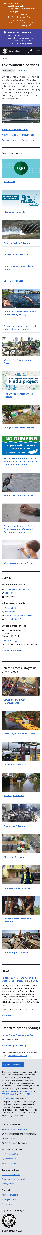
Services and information (15, 129)
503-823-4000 (8, 1094)
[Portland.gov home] (11, 51)
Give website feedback (17, 1055)
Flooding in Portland (14, 795)
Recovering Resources (15, 764)
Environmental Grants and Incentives (17, 920)
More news (7, 1015)
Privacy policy (8, 1183)
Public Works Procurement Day (17, 1034)
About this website (10, 1195)
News (5, 134)
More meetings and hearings (14, 1045)
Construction (28, 140)
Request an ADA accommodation (16, 1091)
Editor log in (7, 1204)
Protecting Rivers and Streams (19, 733)
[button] (31, 51)
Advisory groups (10, 140)
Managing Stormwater (15, 857)
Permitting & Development (18, 887)
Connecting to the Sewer (16, 952)
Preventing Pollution (14, 826)
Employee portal (9, 1199)
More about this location (13, 650)
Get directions (8, 640)
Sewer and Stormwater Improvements (15, 701)
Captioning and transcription (14, 1179)
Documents (28, 134)
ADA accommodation (11, 1174)
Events (14, 134)
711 (28, 1094)
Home (4, 58)
